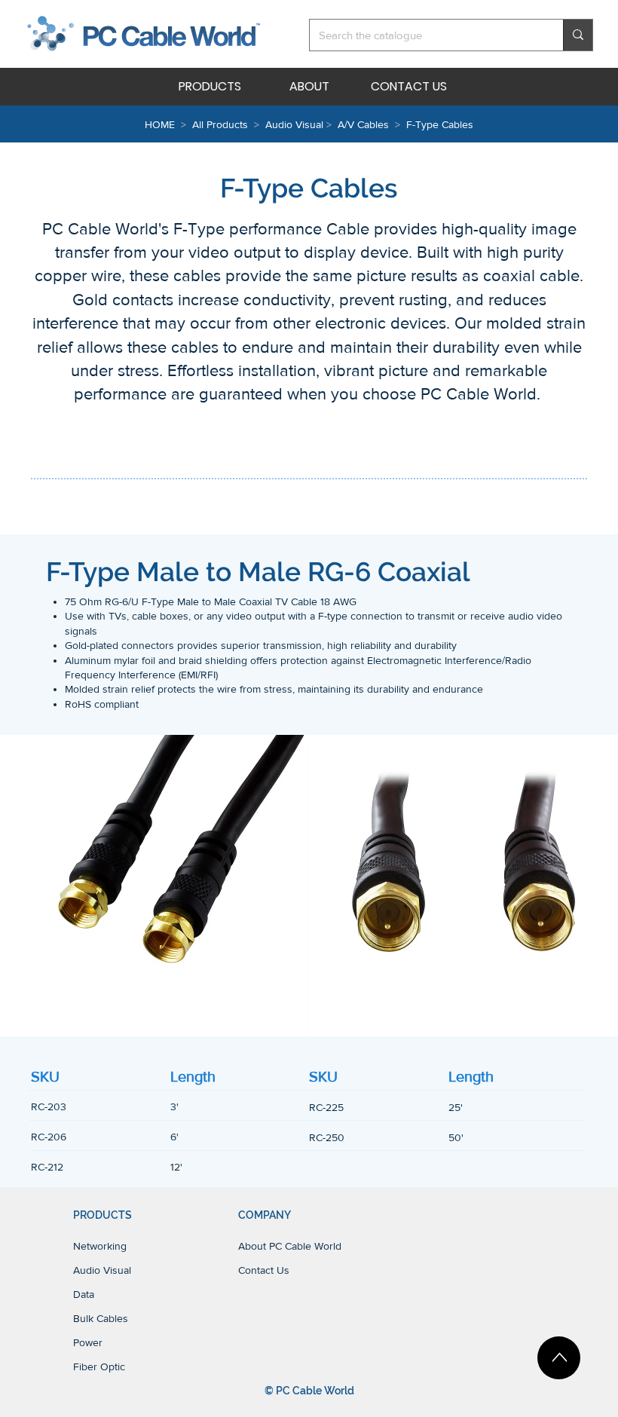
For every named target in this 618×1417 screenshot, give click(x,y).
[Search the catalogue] (577, 35)
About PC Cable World (289, 1246)
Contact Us (263, 1270)
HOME (160, 124)
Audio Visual (295, 124)
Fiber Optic (99, 1366)
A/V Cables (363, 124)
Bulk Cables (100, 1318)
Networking (100, 1246)
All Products (220, 124)
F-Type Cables (439, 124)
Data (83, 1294)
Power (87, 1342)
